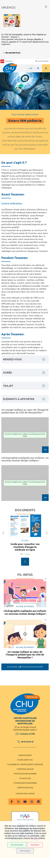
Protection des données (26, 774)
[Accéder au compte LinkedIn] (38, 801)
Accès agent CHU (25, 760)
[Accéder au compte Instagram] (32, 801)
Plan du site (25, 778)
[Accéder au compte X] (18, 801)
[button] (4, 533)
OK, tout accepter (17, 845)
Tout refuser (35, 845)
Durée (7, 372)
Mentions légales (25, 769)
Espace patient (25, 755)
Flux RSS (13, 667)
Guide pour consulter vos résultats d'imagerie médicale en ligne (25, 547)
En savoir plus (12, 53)
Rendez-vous (12, 359)
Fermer (46, 6)
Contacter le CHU (27, 734)
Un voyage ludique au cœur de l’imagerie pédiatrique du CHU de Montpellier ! (25, 654)
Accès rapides (43, 61)
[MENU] (46, 68)
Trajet (8, 385)
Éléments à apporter (18, 399)
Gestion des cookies (26, 793)
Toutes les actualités (32, 667)
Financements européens (26, 783)
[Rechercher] (38, 68)
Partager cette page (45, 579)
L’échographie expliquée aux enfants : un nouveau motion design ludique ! (25, 612)
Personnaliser (25, 851)
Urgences (8, 61)
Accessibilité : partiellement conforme (25, 764)
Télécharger (25, 562)
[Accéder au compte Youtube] (25, 801)
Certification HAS (25, 787)
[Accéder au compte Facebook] (12, 801)
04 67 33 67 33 (27, 742)
